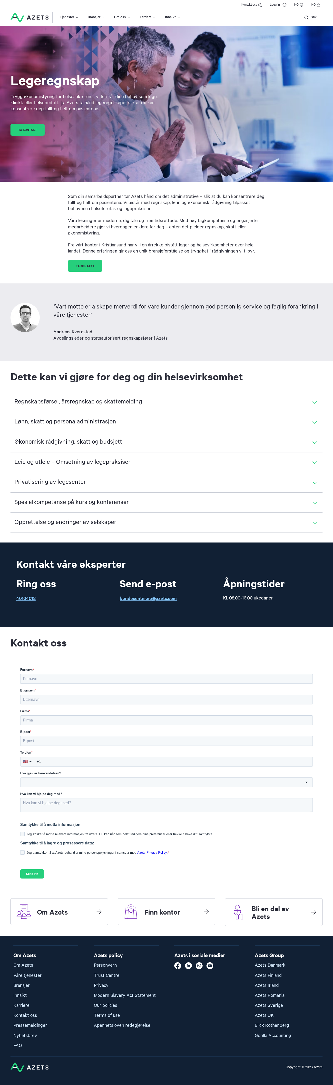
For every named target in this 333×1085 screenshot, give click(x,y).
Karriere (145, 17)
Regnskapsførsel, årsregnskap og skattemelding (78, 401)
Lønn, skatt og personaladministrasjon (65, 421)
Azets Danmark (270, 965)
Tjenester (67, 17)
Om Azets (23, 965)
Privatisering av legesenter (50, 482)
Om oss (120, 17)
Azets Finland (268, 975)
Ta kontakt (27, 129)
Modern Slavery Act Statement (125, 995)
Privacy (101, 985)
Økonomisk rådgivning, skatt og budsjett (68, 442)
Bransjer (94, 17)
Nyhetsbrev (25, 1035)
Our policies (105, 1005)
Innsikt (170, 17)
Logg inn (276, 5)
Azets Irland (267, 985)
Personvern (105, 965)
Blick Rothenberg (272, 1025)
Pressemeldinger (30, 1025)
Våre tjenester (27, 975)
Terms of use (107, 1015)
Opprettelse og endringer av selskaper (65, 522)
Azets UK (264, 1015)
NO (296, 5)
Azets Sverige (269, 1005)
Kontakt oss (249, 5)
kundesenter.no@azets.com (148, 598)
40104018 (26, 598)
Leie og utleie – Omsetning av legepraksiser (72, 462)
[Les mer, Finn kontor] (206, 912)
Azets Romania (269, 995)
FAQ (17, 1045)
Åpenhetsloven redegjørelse (122, 1025)
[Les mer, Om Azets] (99, 912)
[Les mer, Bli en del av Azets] (313, 912)
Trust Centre (106, 975)
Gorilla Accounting (273, 1035)
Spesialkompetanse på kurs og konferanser (71, 502)
